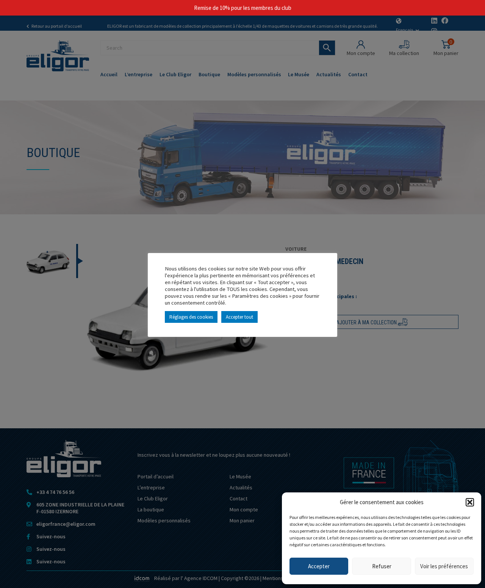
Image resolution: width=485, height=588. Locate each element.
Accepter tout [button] (239, 317)
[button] (470, 502)
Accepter (319, 566)
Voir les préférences (444, 566)
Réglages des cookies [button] (191, 317)
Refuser (381, 566)
